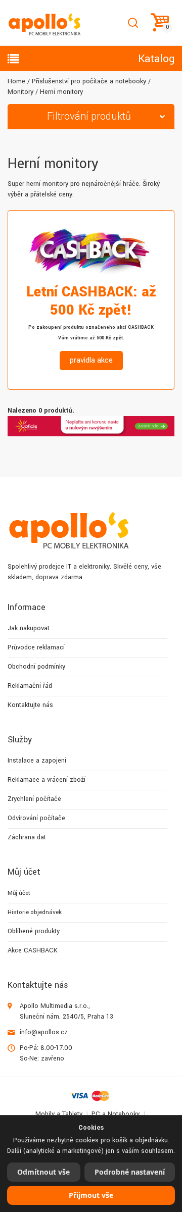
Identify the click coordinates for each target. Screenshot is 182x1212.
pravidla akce (91, 360)
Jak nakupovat (29, 628)
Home (16, 81)
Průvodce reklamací (36, 647)
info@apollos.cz (44, 1032)
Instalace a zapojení (37, 760)
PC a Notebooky (116, 1114)
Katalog (156, 58)
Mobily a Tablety (58, 1114)
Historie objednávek (35, 912)
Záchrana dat (27, 837)
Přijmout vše (91, 1195)
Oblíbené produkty (34, 931)
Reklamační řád (30, 685)
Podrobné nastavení (130, 1172)
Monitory (20, 91)
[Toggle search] (132, 23)
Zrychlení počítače (34, 798)
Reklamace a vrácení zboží (46, 779)
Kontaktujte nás (30, 705)
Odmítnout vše (43, 1172)
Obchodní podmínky (36, 666)
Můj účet (19, 893)
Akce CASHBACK (33, 950)
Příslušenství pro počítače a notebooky (89, 81)
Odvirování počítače (36, 818)
